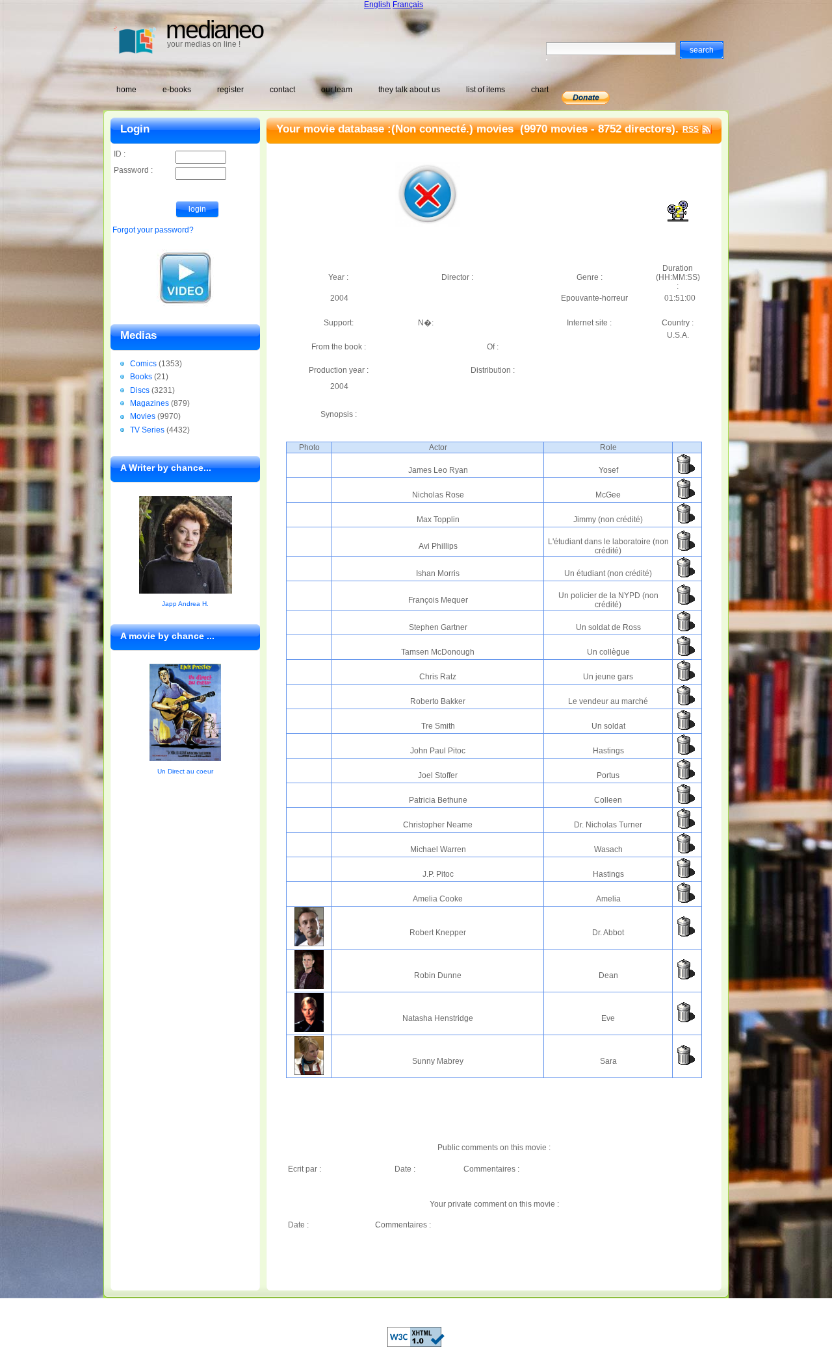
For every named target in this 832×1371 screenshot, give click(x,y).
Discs (140, 390)
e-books (176, 89)
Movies (142, 416)
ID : (119, 153)
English (377, 4)
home (126, 89)
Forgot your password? (153, 229)
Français (408, 4)
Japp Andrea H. (185, 603)
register (230, 89)
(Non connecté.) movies (454, 129)
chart (540, 89)
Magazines (149, 403)
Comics (143, 363)
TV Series (147, 429)
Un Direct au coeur (185, 771)
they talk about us (409, 89)
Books (141, 376)
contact (282, 89)
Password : (133, 170)
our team (336, 89)
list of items (485, 89)
